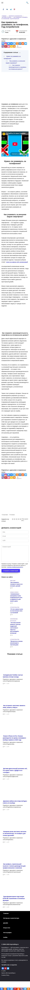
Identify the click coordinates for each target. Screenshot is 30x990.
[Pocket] (8, 46)
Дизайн (5, 923)
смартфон (5, 514)
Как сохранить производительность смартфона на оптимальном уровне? (17, 67)
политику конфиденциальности (15, 567)
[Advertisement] (15, 499)
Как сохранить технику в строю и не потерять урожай (16, 584)
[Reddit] (22, 43)
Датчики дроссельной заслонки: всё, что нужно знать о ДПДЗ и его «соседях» (15, 770)
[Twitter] (14, 43)
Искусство (6, 927)
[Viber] (3, 46)
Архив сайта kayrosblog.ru (8, 973)
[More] (14, 46)
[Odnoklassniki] (17, 43)
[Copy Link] (11, 46)
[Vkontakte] (11, 43)
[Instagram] (5, 43)
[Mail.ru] (20, 43)
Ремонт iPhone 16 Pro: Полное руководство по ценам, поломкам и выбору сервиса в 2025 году (14, 738)
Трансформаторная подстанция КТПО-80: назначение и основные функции (14, 898)
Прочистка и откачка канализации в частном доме (16, 643)
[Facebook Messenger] (8, 43)
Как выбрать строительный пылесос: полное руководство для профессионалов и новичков (14, 866)
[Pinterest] (5, 46)
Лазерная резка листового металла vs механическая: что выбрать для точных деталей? (14, 833)
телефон (12, 514)
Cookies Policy (5, 975)
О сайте (3, 970)
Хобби (5, 937)
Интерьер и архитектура (11, 918)
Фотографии (7, 932)
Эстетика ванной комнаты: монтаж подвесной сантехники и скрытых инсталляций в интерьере (15, 628)
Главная (6, 913)
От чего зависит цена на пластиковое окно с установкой (16, 610)
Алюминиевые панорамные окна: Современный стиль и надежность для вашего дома (16, 597)
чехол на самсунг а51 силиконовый (17, 262)
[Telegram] (25, 43)
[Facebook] (3, 43)
